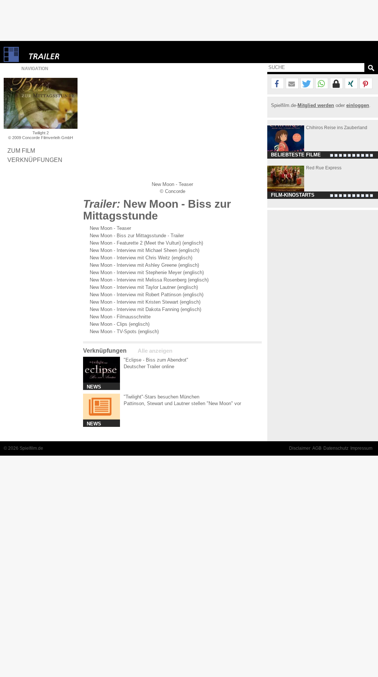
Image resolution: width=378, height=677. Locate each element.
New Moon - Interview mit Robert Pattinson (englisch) (146, 294)
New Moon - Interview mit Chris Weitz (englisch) (141, 257)
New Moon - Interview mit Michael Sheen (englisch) (144, 250)
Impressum (361, 448)
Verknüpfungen (34, 159)
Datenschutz (335, 448)
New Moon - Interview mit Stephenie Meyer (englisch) (147, 272)
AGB (317, 448)
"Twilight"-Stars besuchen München (161, 397)
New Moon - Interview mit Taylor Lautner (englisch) (144, 287)
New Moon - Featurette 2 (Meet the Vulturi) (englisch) (146, 243)
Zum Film (21, 150)
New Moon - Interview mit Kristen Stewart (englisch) (145, 302)
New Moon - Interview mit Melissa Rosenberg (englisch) (149, 280)
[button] (277, 83)
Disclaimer (299, 448)
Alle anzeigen (155, 351)
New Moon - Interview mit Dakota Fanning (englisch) (145, 309)
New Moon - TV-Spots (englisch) (124, 331)
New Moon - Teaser (110, 228)
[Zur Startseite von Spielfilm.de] (11, 60)
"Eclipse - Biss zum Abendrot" (156, 360)
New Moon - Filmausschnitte (120, 316)
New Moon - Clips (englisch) (120, 324)
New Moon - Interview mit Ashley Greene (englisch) (144, 265)
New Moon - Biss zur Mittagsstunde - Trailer (137, 235)
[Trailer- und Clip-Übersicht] (66, 54)
